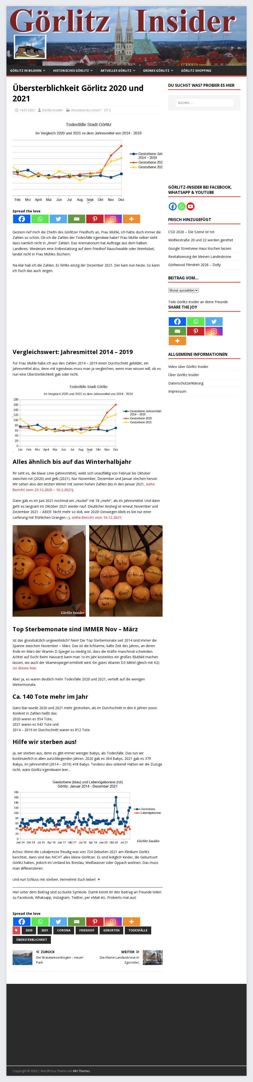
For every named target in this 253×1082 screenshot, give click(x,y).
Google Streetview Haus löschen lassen (199, 248)
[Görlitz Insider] (126, 63)
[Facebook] (21, 219)
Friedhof (86, 930)
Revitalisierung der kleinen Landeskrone (199, 256)
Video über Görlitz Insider (188, 366)
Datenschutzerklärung (185, 383)
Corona (63, 930)
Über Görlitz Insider (183, 374)
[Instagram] (113, 219)
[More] (131, 219)
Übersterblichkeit (31, 940)
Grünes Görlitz (156, 70)
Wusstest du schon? (86, 110)
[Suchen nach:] (204, 103)
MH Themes (81, 1071)
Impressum (177, 391)
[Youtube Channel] (190, 206)
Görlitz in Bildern (26, 70)
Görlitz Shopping (196, 70)
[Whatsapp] (40, 219)
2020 (28, 930)
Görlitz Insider (52, 110)
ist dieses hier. (25, 668)
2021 (44, 930)
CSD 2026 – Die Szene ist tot (191, 231)
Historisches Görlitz (71, 70)
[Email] (76, 219)
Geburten (111, 930)
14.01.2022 (27, 110)
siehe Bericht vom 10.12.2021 (96, 517)
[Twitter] (58, 219)
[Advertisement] (88, 313)
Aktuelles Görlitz (116, 70)
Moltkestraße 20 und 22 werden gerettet (200, 240)
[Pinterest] (95, 219)
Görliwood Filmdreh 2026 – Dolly (194, 264)
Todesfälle (138, 930)
